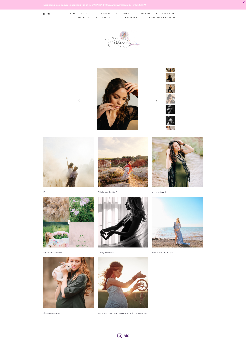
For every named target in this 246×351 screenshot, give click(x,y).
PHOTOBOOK (130, 17)
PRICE (126, 13)
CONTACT (107, 17)
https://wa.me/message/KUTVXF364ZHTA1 (125, 4)
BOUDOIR (146, 13)
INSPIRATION (84, 17)
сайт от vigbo (123, 344)
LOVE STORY (169, 13)
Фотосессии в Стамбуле (162, 17)
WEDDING (106, 13)
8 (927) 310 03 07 (79, 13)
